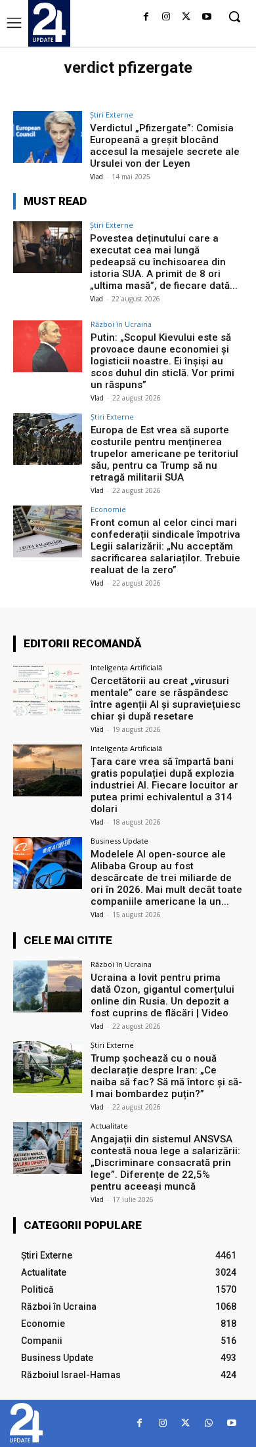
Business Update (119, 840)
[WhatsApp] (208, 1423)
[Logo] (49, 22)
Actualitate (109, 1125)
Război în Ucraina (121, 324)
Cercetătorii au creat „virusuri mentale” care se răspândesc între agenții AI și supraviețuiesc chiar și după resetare (166, 698)
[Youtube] (206, 17)
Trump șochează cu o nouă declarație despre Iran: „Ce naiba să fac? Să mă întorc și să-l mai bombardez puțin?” (166, 1076)
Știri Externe (111, 114)
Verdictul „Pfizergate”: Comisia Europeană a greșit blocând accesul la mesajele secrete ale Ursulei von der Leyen (165, 145)
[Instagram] (166, 17)
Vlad (96, 176)
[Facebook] (146, 17)
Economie (108, 509)
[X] (186, 17)
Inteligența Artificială (126, 667)
